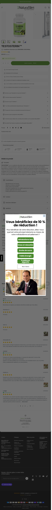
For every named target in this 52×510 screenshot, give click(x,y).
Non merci (25, 267)
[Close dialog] (44, 216)
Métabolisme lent (25, 239)
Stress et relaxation (25, 245)
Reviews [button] (1, 258)
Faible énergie (25, 256)
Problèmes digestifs (25, 261)
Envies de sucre (25, 250)
